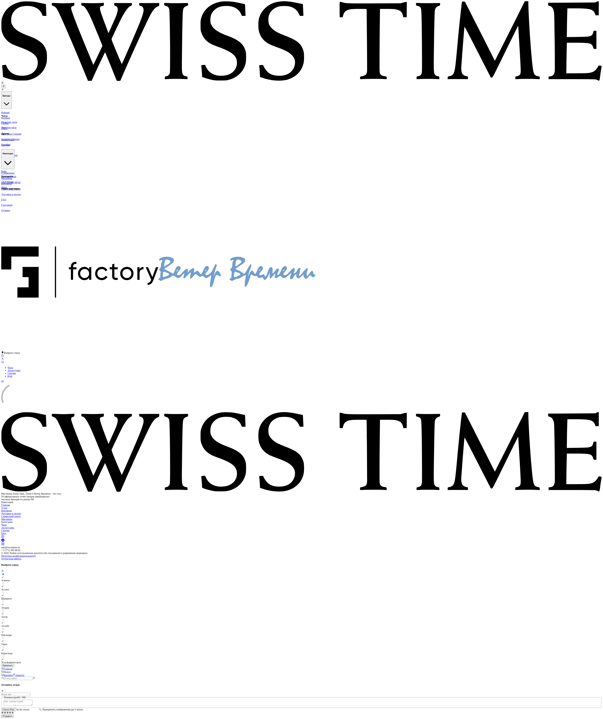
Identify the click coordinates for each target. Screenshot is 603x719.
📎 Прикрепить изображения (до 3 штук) (61, 709)
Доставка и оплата (11, 513)
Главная (5, 505)
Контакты (6, 510)
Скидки (12, 373)
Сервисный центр (11, 516)
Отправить (8, 716)
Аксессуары (14, 370)
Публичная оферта (11, 558)
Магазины (6, 519)
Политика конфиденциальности (18, 556)
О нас (4, 508)
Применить (8, 665)
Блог (10, 376)
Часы (10, 367)
